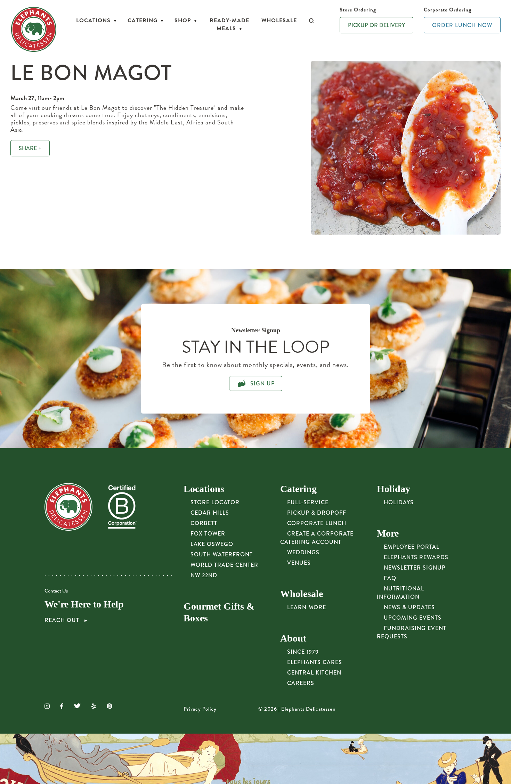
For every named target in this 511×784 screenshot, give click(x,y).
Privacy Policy (200, 709)
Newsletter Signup (415, 568)
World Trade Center (224, 565)
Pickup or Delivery (376, 25)
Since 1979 (303, 652)
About (293, 638)
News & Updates (409, 607)
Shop (183, 20)
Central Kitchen (314, 673)
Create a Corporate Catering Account (317, 538)
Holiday (393, 488)
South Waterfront (221, 554)
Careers (300, 683)
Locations (93, 20)
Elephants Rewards (416, 557)
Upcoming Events (412, 618)
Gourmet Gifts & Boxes (219, 612)
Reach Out (62, 620)
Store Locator (215, 502)
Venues (299, 563)
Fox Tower (207, 534)
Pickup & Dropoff (316, 513)
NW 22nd (203, 575)
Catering (142, 20)
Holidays (399, 502)
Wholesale (279, 20)
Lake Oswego (211, 544)
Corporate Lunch (316, 523)
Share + (30, 148)
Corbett (203, 523)
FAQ (390, 578)
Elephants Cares (314, 662)
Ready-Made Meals (229, 24)
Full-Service (307, 502)
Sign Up (262, 383)
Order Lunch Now (462, 25)
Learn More (306, 607)
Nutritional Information (400, 593)
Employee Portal (411, 547)
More (388, 533)
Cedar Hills (209, 513)
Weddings (303, 552)
